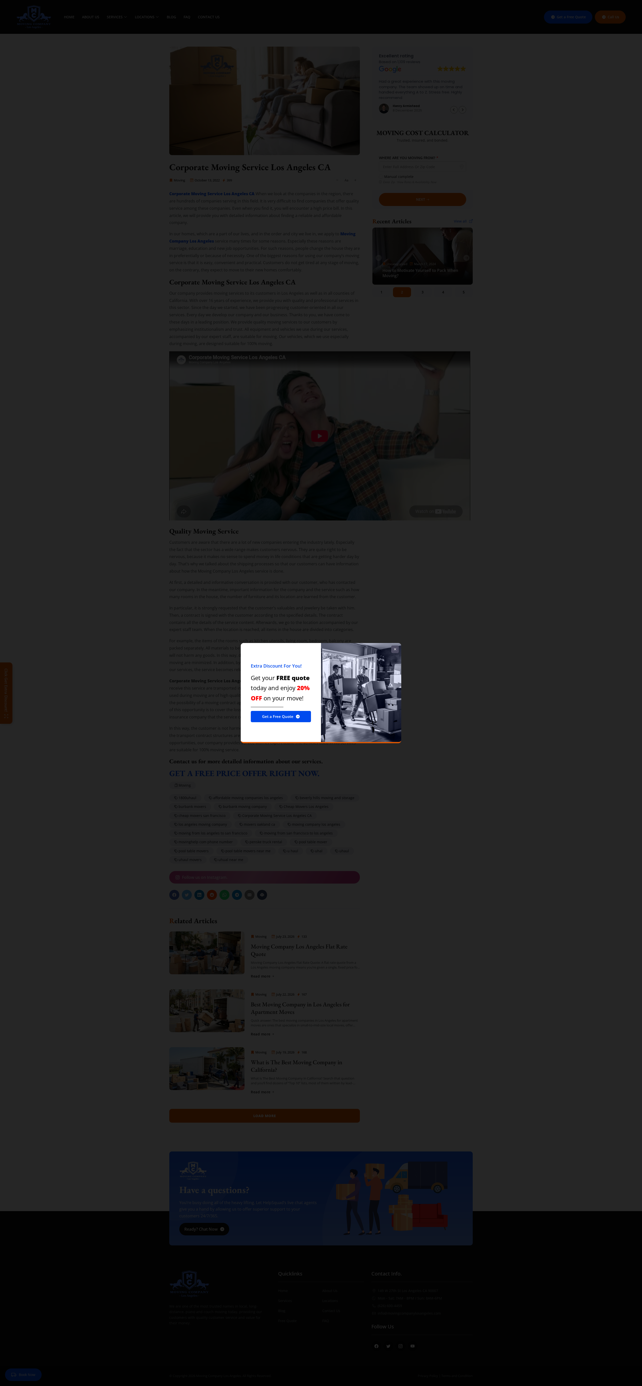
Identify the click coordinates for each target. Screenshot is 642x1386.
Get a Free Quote (277, 716)
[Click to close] (395, 649)
